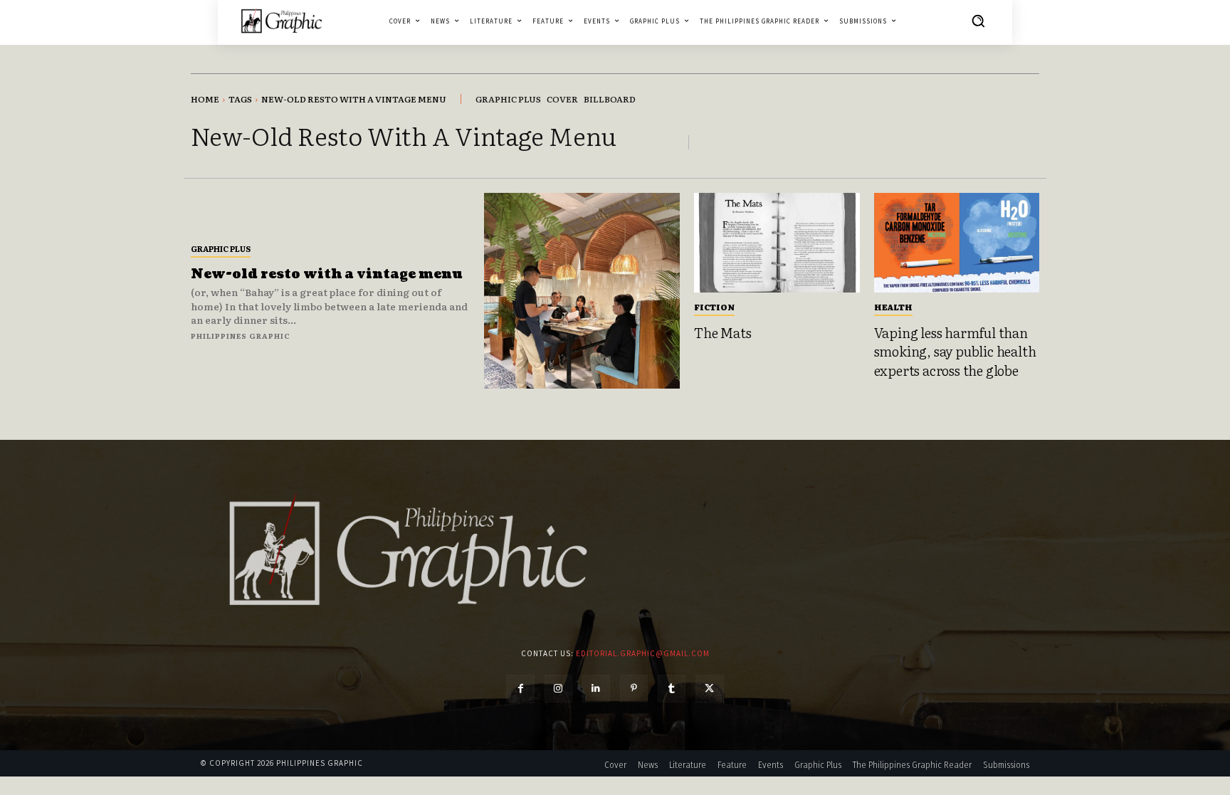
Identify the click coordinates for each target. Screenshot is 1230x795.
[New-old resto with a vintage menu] (582, 291)
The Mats (722, 332)
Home (205, 99)
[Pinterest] (634, 688)
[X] (709, 688)
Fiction (714, 306)
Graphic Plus (221, 248)
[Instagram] (558, 688)
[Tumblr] (671, 688)
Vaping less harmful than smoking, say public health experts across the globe (955, 351)
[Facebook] (520, 688)
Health (893, 306)
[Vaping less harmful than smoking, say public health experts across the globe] (957, 243)
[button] (978, 21)
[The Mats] (777, 243)
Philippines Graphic (240, 335)
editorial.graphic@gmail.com (643, 653)
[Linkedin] (596, 688)
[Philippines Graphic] (281, 20)
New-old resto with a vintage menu (327, 274)
